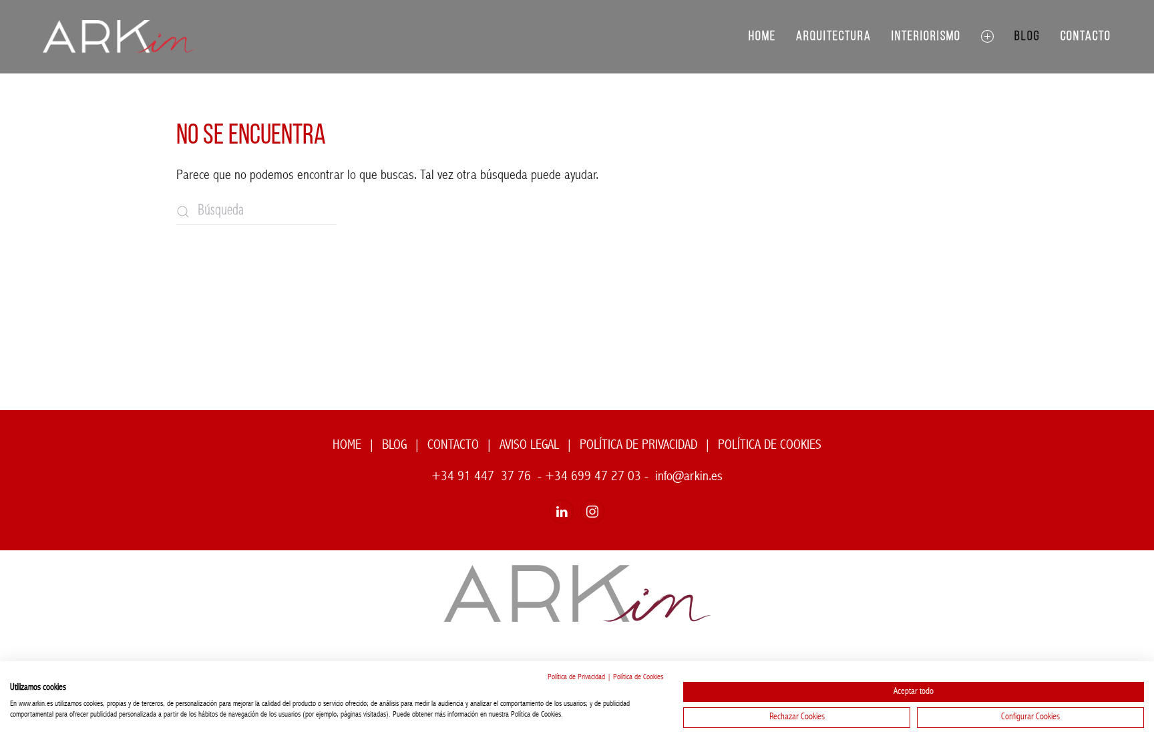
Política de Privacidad (576, 677)
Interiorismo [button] (926, 36)
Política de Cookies (638, 677)
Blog (1027, 36)
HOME (347, 445)
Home (762, 36)
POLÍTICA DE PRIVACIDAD (638, 445)
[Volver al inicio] (120, 36)
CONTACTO (453, 445)
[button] (987, 36)
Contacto (1086, 36)
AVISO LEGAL (529, 445)
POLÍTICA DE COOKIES (769, 445)
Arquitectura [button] (834, 36)
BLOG (394, 445)
